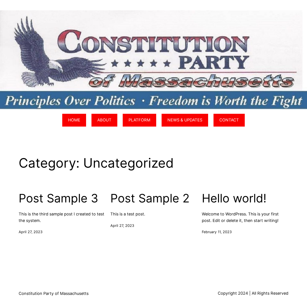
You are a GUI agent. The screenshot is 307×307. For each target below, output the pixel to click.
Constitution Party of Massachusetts (54, 293)
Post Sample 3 (58, 198)
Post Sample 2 (149, 198)
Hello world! (234, 198)
